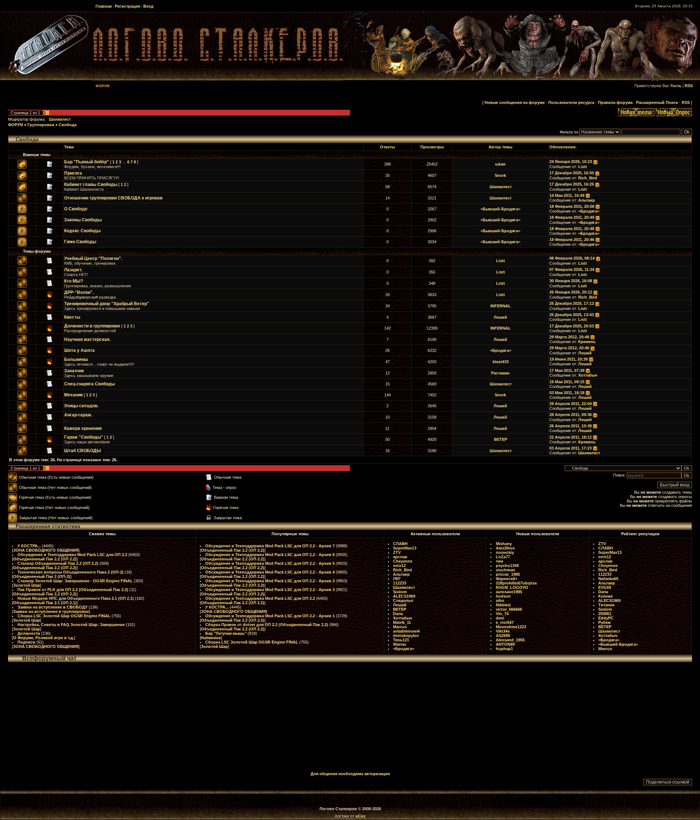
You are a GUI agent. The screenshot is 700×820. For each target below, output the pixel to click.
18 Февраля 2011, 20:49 (571, 217)
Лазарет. (73, 269)
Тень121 (401, 640)
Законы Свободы (83, 219)
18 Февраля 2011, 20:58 (571, 206)
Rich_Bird (587, 178)
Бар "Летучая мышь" (225, 633)
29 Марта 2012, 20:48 (569, 337)
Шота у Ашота (79, 350)
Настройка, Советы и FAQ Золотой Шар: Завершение (71, 624)
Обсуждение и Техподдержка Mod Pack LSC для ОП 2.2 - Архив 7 (270, 546)
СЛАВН (400, 543)
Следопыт (403, 600)
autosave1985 (509, 592)
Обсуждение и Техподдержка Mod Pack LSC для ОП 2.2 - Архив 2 (270, 581)
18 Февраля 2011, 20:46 (571, 239)
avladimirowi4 (406, 631)
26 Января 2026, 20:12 (570, 292)
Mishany (504, 543)
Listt (582, 166)
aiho (500, 600)
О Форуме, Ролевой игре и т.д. (43, 638)
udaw (500, 164)
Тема (69, 147)
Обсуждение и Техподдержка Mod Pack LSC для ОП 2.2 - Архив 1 (270, 616)
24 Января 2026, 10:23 (570, 161)
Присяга (73, 173)
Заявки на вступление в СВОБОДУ (53, 607)
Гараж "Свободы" (83, 437)
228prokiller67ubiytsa (516, 583)
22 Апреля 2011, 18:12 (570, 437)
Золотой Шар (26, 585)
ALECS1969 (404, 596)
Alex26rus (505, 548)
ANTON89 (505, 644)
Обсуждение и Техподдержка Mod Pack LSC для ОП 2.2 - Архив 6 (270, 554)
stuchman (505, 570)
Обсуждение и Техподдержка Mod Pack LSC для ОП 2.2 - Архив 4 (270, 572)
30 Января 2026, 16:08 (570, 281)
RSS (689, 85)
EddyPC (606, 618)
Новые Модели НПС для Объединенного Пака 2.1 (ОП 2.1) (76, 598)
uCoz (360, 816)
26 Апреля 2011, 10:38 (570, 426)
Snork (500, 175)
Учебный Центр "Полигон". (93, 258)
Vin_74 (502, 613)
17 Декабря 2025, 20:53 (571, 326)
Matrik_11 (402, 622)
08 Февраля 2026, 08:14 (572, 258)
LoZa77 (503, 557)
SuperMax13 (404, 548)
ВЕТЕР (500, 439)
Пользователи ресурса (571, 102)
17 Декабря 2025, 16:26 (571, 184)
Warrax (399, 644)
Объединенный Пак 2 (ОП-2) (41, 576)
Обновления (562, 147)
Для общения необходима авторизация (350, 774)
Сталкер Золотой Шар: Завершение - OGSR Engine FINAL (75, 581)
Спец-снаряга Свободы (89, 383)
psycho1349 (507, 565)
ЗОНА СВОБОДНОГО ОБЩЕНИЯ (45, 550)
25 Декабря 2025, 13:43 (571, 314)
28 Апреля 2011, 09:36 (570, 414)
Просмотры (432, 147)
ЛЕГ (397, 578)
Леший (500, 317)
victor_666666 (509, 609)
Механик (73, 394)
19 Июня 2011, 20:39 (568, 359)
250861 (604, 613)
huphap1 (504, 648)
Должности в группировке (92, 326)
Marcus (400, 627)
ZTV (397, 552)
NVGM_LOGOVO (512, 587)
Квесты (72, 317)
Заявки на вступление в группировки (51, 611)
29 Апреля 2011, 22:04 (570, 403)
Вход (148, 6)
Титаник (606, 605)
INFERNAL (500, 306)
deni (500, 618)
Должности (29, 633)
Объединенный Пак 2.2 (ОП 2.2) (45, 559)
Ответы (387, 147)
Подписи (26, 642)
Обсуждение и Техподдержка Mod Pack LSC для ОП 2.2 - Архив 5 (270, 563)
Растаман (500, 373)
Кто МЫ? (73, 281)
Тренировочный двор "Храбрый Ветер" (106, 303)
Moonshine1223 (511, 627)
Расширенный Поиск (657, 102)
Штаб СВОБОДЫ (82, 450)
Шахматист (60, 119)
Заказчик (74, 370)
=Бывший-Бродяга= (500, 209)
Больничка (76, 359)
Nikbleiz (503, 605)
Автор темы (500, 147)
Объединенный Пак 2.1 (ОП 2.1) (45, 603)
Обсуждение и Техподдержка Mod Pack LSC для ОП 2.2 (72, 554)
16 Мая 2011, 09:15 (566, 382)
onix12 (399, 565)
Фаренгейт (506, 578)
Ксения (605, 596)
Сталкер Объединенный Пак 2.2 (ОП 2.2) (58, 563)
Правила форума (615, 102)
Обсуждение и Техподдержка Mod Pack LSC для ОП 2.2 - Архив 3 (270, 589)
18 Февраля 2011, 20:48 (571, 228)
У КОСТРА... (29, 546)
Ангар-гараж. (78, 414)
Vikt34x (503, 631)
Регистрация (127, 6)
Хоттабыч (587, 375)
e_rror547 (505, 622)
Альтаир (586, 200)
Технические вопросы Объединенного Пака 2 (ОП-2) (71, 572)
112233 (399, 583)
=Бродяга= (588, 211)
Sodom (400, 592)
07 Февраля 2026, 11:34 (571, 269)
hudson (503, 596)
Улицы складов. (81, 405)
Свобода (68, 125)
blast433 (501, 362)
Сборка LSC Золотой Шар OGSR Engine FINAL (64, 616)
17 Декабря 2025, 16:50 (571, 173)
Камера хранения (83, 428)
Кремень (587, 341)
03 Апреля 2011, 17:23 (570, 448)
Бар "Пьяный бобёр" (86, 161)
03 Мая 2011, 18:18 (566, 392)
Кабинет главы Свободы (90, 184)
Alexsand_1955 (510, 640)
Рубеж (604, 622)
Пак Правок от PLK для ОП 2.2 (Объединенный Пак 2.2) (73, 589)
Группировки (40, 125)
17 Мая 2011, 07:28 (566, 370)
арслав (400, 557)
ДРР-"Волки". (79, 292)
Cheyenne (402, 561)
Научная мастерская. (87, 339)
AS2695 (503, 635)
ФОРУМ (15, 125)
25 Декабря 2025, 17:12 (571, 303)
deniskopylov (406, 635)
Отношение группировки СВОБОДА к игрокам (113, 198)
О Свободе (76, 208)
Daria (398, 613)
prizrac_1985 (508, 574)
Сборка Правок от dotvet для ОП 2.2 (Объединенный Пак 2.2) (266, 624)
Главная (104, 6)
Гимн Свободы (80, 241)
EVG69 (604, 587)
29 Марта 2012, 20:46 (569, 348)
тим (499, 561)
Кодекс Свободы (82, 230)
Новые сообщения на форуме (515, 102)
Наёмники (211, 638)
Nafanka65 (608, 578)
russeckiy (505, 552)
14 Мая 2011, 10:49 (566, 195)
